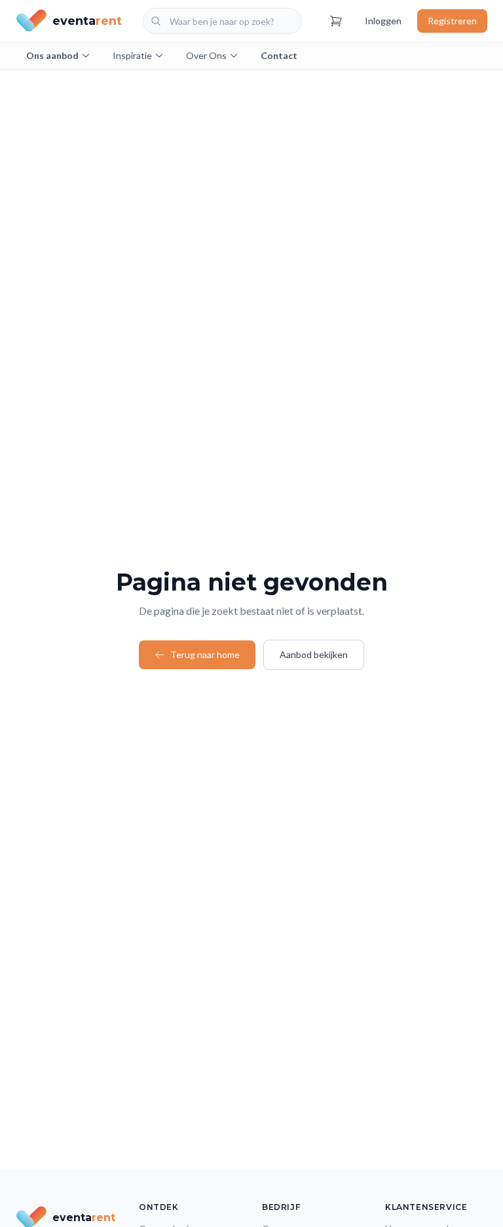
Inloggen (383, 20)
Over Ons (206, 55)
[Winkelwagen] (336, 21)
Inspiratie (132, 55)
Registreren (452, 20)
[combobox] (222, 21)
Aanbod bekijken (314, 654)
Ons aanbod (52, 55)
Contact (279, 55)
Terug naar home (205, 654)
